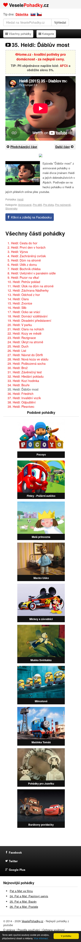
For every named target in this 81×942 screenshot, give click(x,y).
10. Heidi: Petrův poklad (24, 282)
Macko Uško (41, 578)
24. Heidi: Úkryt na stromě (25, 342)
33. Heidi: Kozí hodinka (23, 381)
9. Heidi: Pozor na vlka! (23, 277)
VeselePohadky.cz (32, 921)
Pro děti (37, 204)
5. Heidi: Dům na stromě (24, 260)
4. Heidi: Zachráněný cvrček (27, 256)
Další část (62, 147)
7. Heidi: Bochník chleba (24, 269)
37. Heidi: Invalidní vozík (24, 398)
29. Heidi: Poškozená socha (27, 363)
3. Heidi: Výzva (18, 251)
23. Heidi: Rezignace (22, 338)
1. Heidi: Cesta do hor (22, 243)
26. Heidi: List (17, 350)
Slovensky (11, 208)
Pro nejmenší (63, 204)
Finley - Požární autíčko (41, 496)
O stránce (9, 930)
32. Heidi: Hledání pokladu (26, 376)
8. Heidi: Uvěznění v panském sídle (32, 273)
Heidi (20, 199)
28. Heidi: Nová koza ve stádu (28, 359)
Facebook (15, 852)
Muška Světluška (41, 660)
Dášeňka (22, 14)
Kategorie (48, 33)
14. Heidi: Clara (18, 299)
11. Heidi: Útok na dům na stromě (31, 286)
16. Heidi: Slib (17, 307)
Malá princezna (41, 537)
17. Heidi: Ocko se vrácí (24, 312)
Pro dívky (48, 204)
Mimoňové (41, 701)
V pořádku (66, 935)
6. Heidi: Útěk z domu (22, 264)
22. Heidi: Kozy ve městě (24, 333)
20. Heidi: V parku (20, 325)
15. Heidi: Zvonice (20, 303)
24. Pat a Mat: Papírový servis (29, 896)
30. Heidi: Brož (18, 368)
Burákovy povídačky (41, 825)
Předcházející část (23, 147)
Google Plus (17, 870)
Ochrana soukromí (53, 930)
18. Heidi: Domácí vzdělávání (28, 316)
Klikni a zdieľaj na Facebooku (31, 217)
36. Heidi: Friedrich (20, 393)
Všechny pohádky (20, 33)
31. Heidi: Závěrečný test (25, 372)
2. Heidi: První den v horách (27, 247)
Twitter (13, 861)
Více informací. (41, 938)
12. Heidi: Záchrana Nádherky (28, 290)
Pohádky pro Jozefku (41, 783)
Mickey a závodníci (41, 619)
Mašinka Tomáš (41, 742)
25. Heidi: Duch (18, 346)
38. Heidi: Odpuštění (22, 402)
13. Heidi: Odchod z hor (24, 294)
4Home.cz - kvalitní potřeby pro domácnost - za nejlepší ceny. (40, 57)
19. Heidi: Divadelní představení (29, 320)
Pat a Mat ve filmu (21, 891)
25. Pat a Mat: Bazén (23, 901)
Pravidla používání (28, 930)
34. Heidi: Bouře (19, 385)
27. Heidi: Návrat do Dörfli (25, 355)
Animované (25, 204)
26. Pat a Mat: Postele (24, 907)
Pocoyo (41, 454)
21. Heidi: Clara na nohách (26, 329)
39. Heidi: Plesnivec (21, 406)
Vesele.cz (29, 5)
